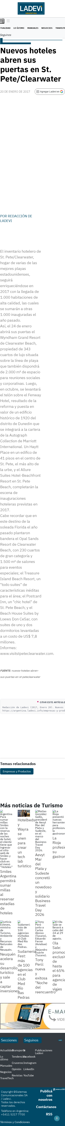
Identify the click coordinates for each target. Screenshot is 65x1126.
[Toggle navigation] (7, 21)
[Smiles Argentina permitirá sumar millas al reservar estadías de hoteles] (6, 839)
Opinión (16, 1069)
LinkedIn (28, 1069)
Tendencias (19, 1056)
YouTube (28, 1075)
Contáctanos (46, 1106)
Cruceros (17, 1063)
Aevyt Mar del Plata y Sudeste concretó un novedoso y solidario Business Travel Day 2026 (43, 884)
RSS (49, 1114)
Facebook (29, 1056)
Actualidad (7, 1050)
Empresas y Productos (17, 771)
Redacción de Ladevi (16, 218)
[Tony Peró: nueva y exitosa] (41, 938)
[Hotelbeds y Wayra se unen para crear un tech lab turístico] (24, 813)
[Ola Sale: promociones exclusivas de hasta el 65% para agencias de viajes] (59, 930)
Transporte (18, 1050)
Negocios (46, 28)
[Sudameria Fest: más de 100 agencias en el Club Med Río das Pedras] (24, 934)
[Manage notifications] (57, 1118)
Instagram (29, 1063)
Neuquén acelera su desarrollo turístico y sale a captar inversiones (9, 972)
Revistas (17, 1075)
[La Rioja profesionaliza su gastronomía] (59, 822)
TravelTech (7, 1078)
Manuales (32, 28)
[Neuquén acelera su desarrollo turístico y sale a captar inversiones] (6, 935)
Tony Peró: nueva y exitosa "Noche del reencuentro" (46, 975)
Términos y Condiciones (15, 1122)
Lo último (19, 28)
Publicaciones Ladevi (43, 1052)
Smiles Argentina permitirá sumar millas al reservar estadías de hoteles (8, 892)
